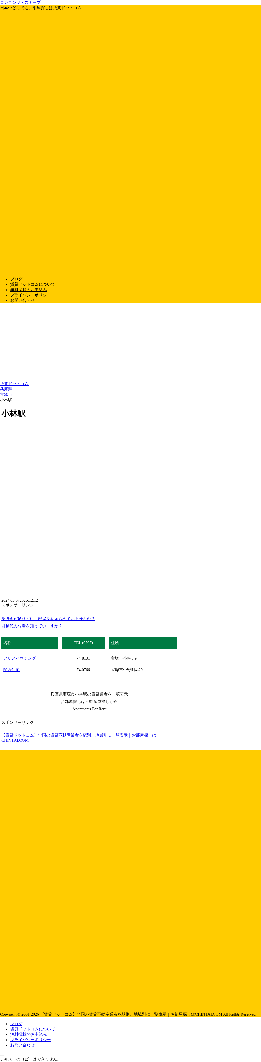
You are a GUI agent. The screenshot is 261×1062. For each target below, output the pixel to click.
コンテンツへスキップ (20, 2)
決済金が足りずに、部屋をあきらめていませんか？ (48, 619)
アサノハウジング (19, 658)
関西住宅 (11, 670)
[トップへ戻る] (2, 1055)
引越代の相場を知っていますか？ (31, 626)
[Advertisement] (130, 343)
